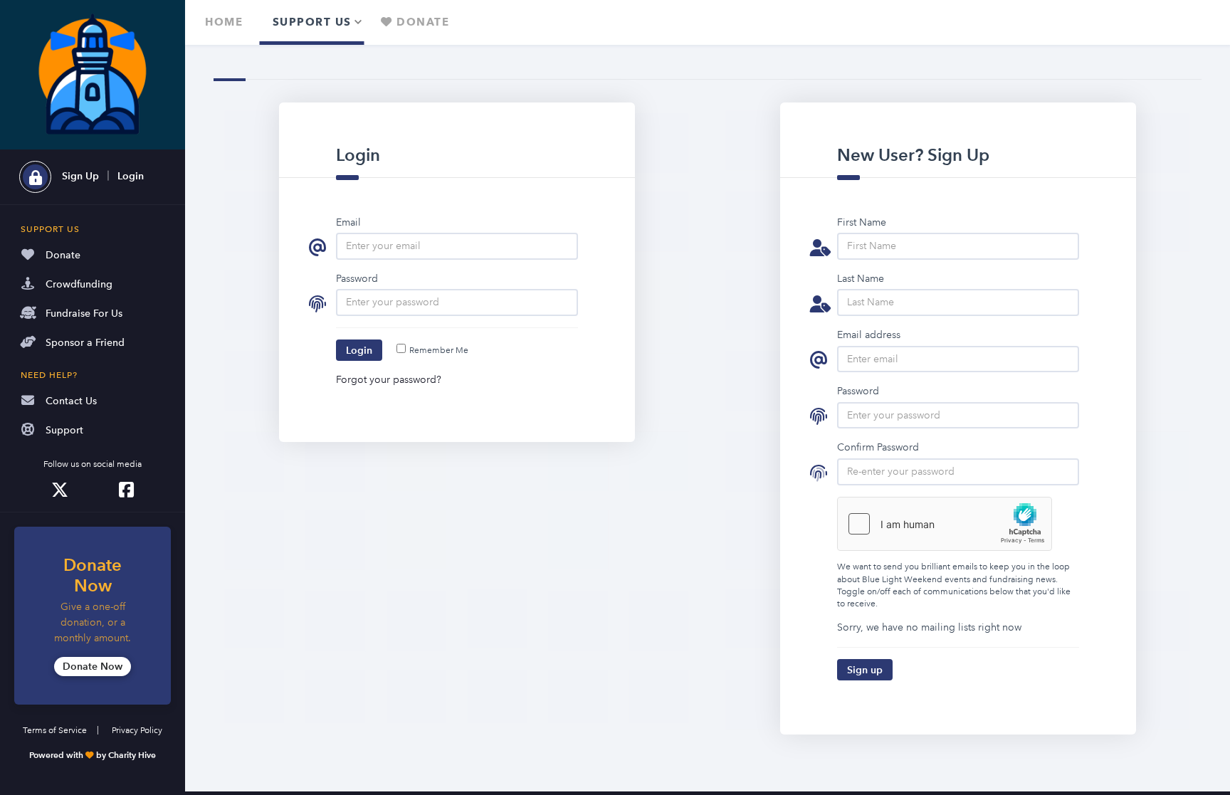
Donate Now (92, 666)
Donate (421, 22)
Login (130, 175)
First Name (861, 222)
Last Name (860, 278)
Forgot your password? (388, 379)
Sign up (865, 669)
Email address (868, 334)
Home (224, 22)
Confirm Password (878, 447)
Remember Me (438, 350)
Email (348, 222)
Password (357, 278)
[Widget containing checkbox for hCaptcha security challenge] (944, 524)
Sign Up (80, 175)
